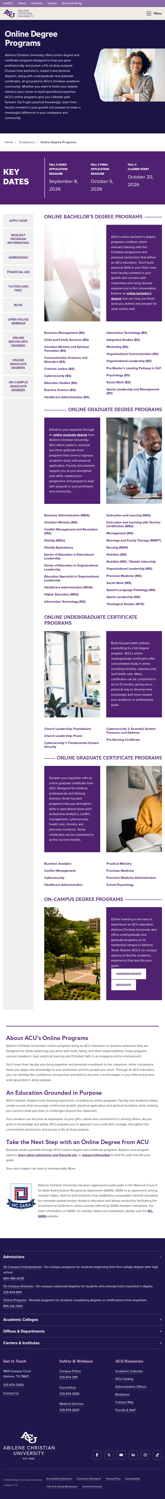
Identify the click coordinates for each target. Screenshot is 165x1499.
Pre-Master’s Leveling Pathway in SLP (133, 368)
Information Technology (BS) (126, 333)
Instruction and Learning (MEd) (128, 515)
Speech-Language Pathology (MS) (131, 590)
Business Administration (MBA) (67, 515)
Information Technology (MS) (65, 602)
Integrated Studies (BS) (123, 340)
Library (22, 3)
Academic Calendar (129, 1371)
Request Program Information (18, 239)
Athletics (37, 3)
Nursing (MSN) (117, 548)
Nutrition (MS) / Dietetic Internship (131, 562)
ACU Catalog (124, 1379)
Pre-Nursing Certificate (123, 740)
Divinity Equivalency (58, 548)
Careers (52, 3)
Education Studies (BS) (60, 383)
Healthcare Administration (63, 885)
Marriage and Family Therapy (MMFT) (133, 541)
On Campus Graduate (18, 1286)
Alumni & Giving (72, 3)
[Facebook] (97, 1455)
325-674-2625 (69, 1410)
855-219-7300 (13, 1306)
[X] (109, 1455)
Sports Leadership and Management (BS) (132, 391)
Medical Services (71, 1404)
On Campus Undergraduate (22, 1267)
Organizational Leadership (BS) (129, 361)
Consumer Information (89, 1478)
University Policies (92, 1486)
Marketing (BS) (117, 347)
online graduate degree (70, 435)
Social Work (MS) (118, 583)
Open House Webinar (18, 321)
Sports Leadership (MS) (123, 597)
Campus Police (70, 1371)
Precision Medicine (120, 871)
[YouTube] (121, 1455)
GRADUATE (123, 985)
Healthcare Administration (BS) (67, 397)
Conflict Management (59, 871)
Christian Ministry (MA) (61, 522)
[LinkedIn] (133, 1455)
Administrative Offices (130, 1387)
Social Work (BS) (118, 382)
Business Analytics (58, 864)
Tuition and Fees (18, 288)
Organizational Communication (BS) (132, 354)
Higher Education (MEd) (61, 594)
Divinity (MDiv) (54, 541)
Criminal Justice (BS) (59, 369)
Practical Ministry (119, 864)
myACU (8, 3)
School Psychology (120, 885)
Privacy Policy (113, 1478)
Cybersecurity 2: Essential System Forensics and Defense (131, 731)
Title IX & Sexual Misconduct (61, 1486)
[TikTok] (157, 1455)
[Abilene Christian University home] (18, 13)
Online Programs (15, 1300)
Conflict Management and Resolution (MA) (71, 531)
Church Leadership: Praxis (63, 736)
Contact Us (11, 1393)
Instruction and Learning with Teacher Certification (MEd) (133, 524)
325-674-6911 (12, 1292)
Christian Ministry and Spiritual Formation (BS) (66, 349)
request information (96, 1155)
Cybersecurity (54, 878)
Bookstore (122, 1395)
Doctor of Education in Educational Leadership (69, 556)
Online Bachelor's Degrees (18, 342)
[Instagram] (145, 1455)
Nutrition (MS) (116, 555)
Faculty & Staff (125, 1410)
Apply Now (18, 221)
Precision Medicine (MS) (124, 576)
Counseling (67, 1388)
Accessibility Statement (59, 1478)
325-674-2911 (68, 1377)
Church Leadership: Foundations (67, 729)
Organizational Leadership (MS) (129, 569)
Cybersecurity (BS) (57, 376)
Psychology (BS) (118, 375)
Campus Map (124, 1402)
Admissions (18, 258)
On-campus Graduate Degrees (18, 386)
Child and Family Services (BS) (66, 340)
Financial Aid (18, 272)
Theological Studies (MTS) (125, 604)
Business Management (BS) (64, 333)
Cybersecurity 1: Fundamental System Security (71, 745)
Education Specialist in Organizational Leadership (71, 578)
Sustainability (132, 1478)
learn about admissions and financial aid (47, 1155)
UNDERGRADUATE (128, 974)
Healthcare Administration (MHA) (68, 587)
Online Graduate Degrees (18, 364)
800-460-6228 (13, 1278)
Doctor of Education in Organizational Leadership (71, 567)
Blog (18, 305)
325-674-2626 (69, 1394)
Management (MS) (119, 533)
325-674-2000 (13, 1385)
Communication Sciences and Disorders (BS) (65, 360)
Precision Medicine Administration (131, 878)
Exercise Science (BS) (60, 390)
